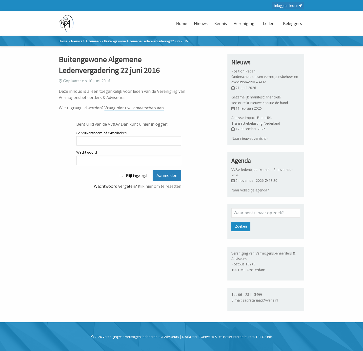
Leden (268, 23)
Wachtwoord (86, 152)
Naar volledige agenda (249, 190)
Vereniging (244, 23)
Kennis (220, 23)
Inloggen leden (286, 5)
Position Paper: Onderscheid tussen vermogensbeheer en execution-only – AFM (265, 77)
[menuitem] (182, 26)
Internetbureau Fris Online (252, 336)
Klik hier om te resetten (159, 186)
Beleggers (292, 23)
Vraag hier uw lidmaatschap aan (134, 108)
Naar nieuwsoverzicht (249, 138)
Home (181, 23)
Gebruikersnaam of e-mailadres (101, 133)
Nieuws (201, 23)
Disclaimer (190, 336)
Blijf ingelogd (136, 175)
